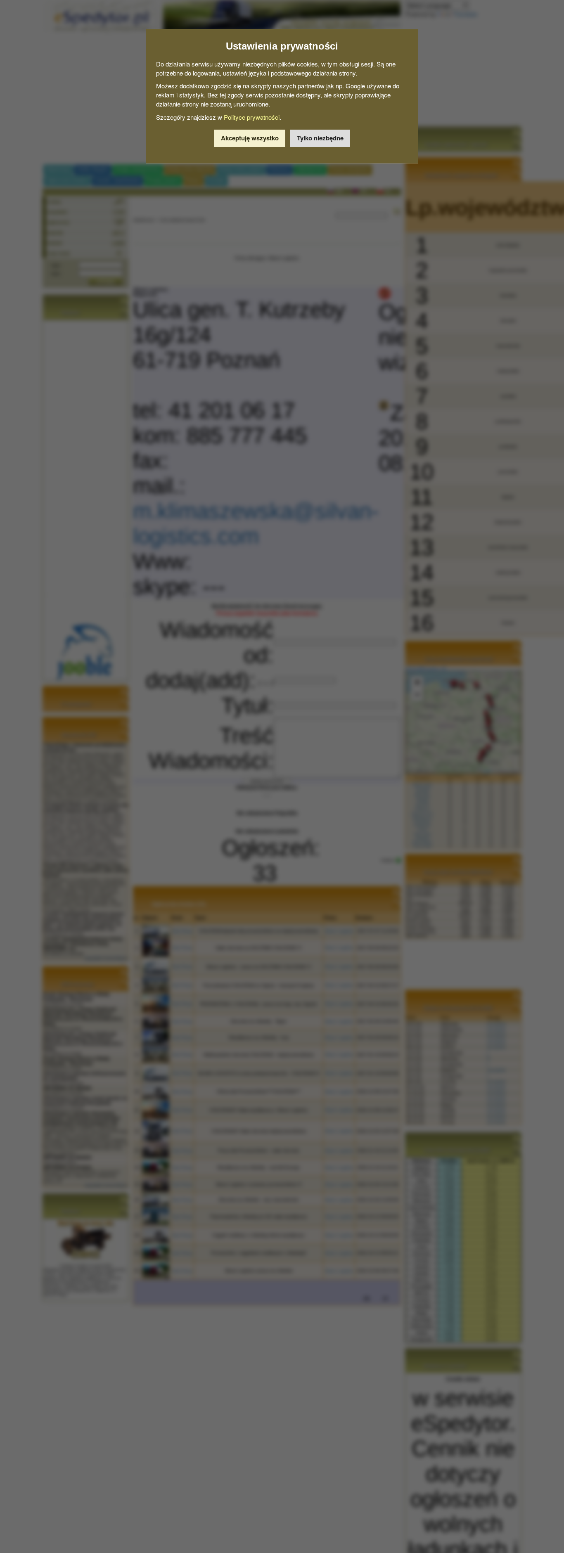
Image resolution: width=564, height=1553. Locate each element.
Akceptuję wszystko (250, 137)
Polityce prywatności (252, 117)
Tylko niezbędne (320, 137)
